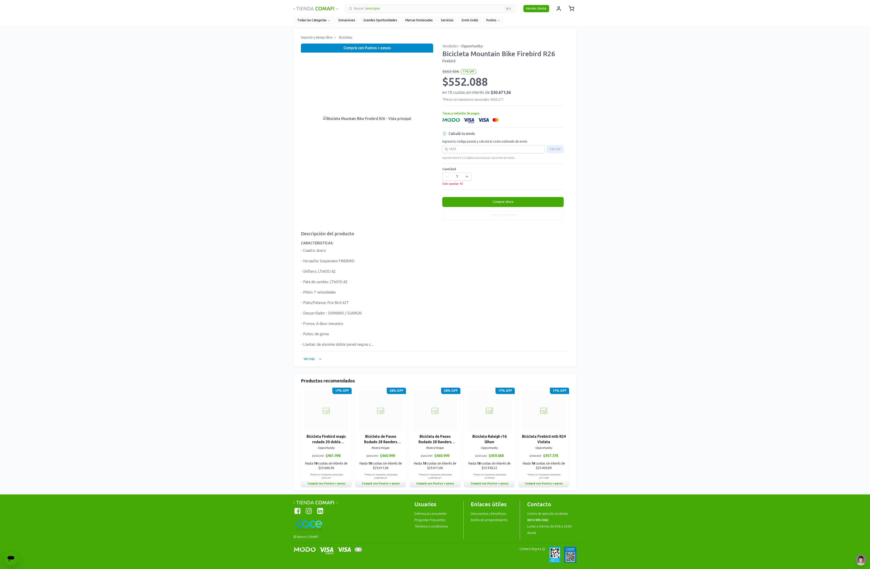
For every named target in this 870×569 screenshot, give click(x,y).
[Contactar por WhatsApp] (861, 559)
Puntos (491, 20)
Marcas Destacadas (419, 20)
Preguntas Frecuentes (430, 520)
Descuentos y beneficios (488, 514)
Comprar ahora (503, 202)
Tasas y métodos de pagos (461, 113)
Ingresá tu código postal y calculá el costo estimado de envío (484, 141)
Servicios (447, 20)
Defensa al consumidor (430, 514)
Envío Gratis (470, 20)
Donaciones (346, 20)
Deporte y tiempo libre (317, 37)
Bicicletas (345, 37)
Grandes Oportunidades (380, 20)
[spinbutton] (457, 177)
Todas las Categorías (312, 20)
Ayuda (531, 533)
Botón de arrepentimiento (489, 520)
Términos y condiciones (431, 526)
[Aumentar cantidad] (466, 177)
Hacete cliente (536, 8)
